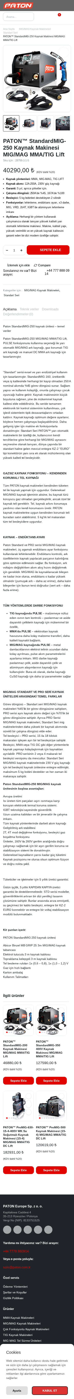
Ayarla (17, 1390)
